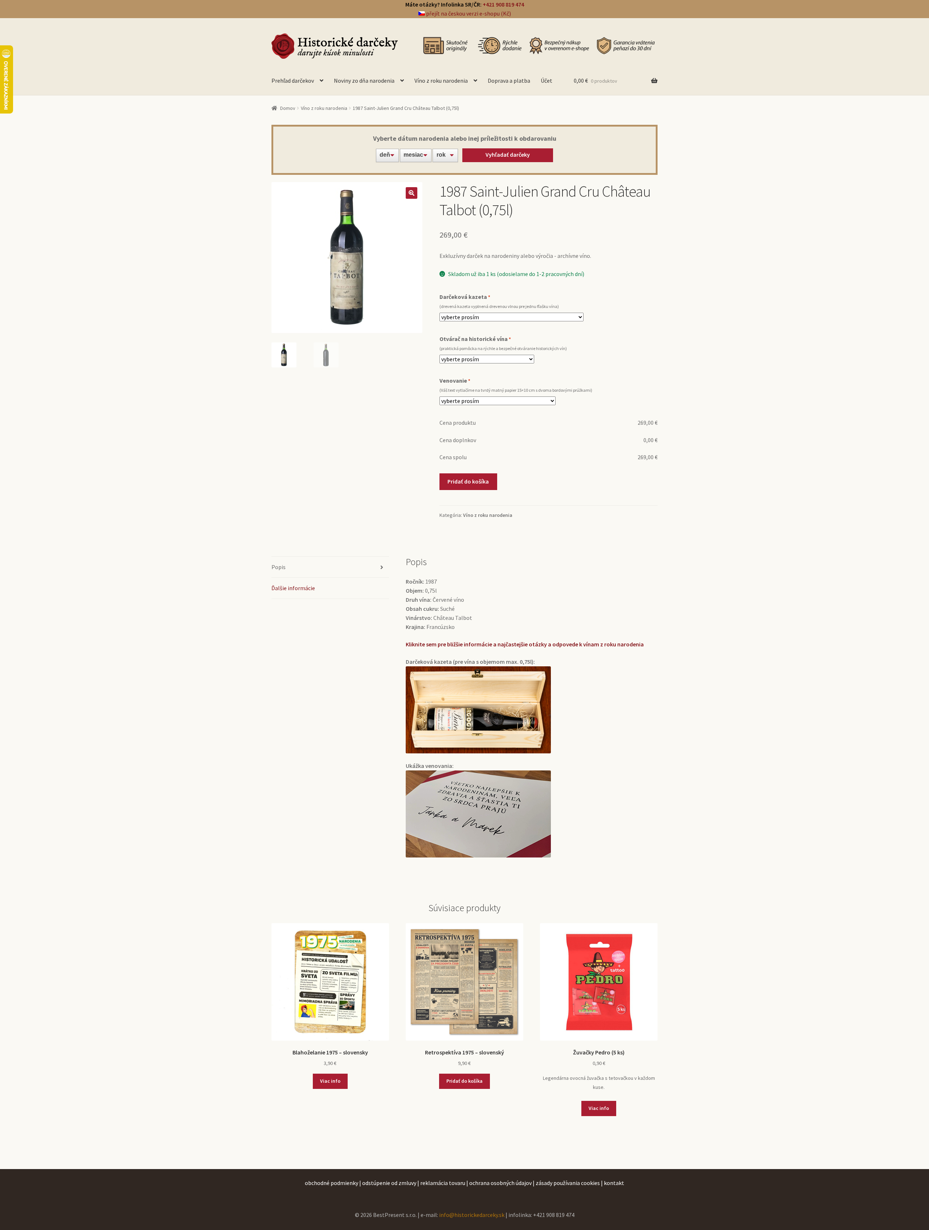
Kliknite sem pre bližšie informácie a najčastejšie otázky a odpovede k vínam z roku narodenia (525, 644)
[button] (411, 193)
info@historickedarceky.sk (471, 1214)
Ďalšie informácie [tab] (293, 588)
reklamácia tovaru (442, 1182)
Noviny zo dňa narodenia (364, 80)
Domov (287, 108)
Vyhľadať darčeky (508, 154)
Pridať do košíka (468, 481)
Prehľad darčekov (292, 80)
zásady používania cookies (568, 1182)
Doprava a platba (509, 80)
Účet (546, 80)
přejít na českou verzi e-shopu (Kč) (468, 13)
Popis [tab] (278, 567)
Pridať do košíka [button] (464, 1081)
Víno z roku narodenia (441, 80)
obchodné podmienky (331, 1182)
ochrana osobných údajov (500, 1182)
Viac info (330, 1081)
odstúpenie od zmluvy (389, 1182)
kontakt (614, 1182)
